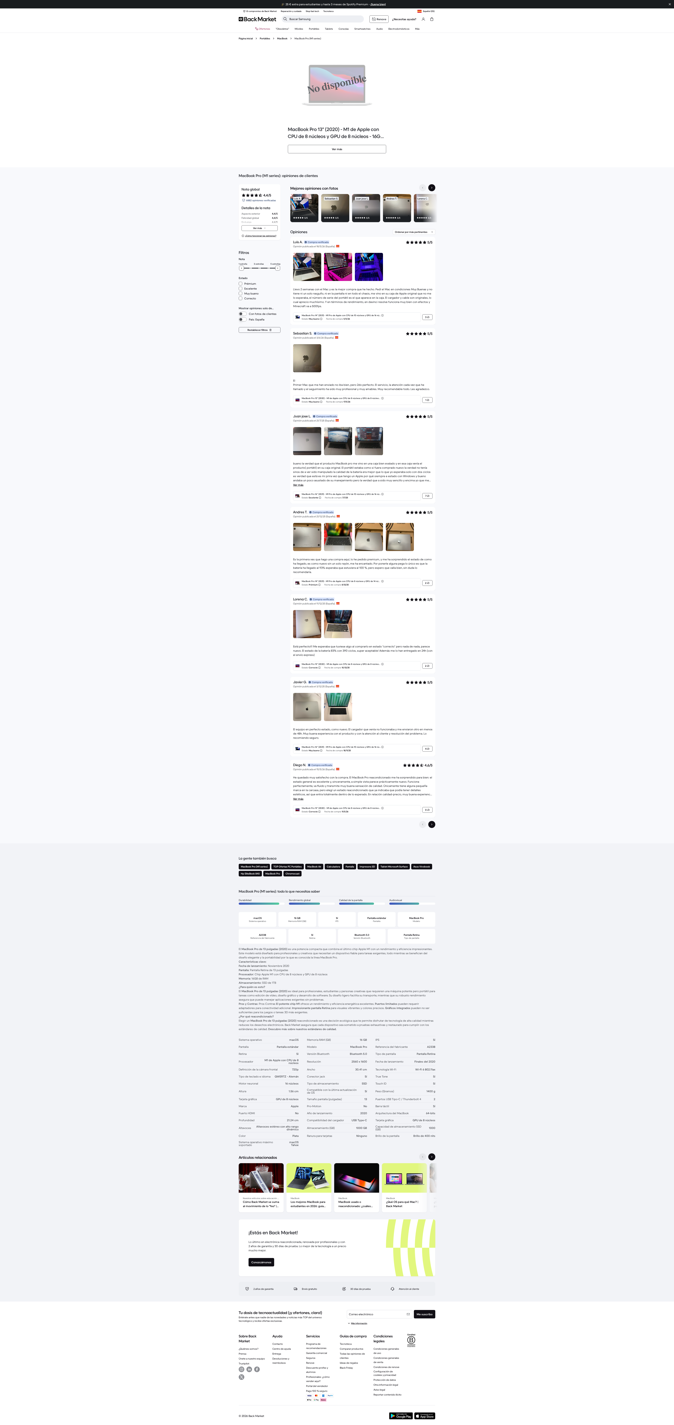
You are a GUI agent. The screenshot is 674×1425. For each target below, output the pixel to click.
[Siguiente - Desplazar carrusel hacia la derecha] (431, 187)
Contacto (277, 1343)
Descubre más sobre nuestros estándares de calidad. (302, 1029)
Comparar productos (351, 1348)
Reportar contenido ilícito (387, 1394)
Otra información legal (386, 1384)
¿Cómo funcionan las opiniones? (260, 235)
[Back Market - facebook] (257, 1369)
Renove (310, 1362)
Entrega (276, 1353)
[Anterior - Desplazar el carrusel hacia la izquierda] (422, 187)
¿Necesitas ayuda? (404, 19)
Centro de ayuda (281, 1348)
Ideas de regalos (349, 1362)
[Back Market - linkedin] (249, 1369)
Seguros (310, 1358)
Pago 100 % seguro (316, 1391)
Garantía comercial (316, 1353)
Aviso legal (379, 1389)
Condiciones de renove (386, 1367)
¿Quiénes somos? (248, 1348)
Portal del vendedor (317, 1386)
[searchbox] (325, 18)
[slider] (241, 268)
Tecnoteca (346, 1343)
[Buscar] (285, 19)
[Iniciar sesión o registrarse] (423, 19)
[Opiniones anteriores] (422, 824)
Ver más (298, 485)
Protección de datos (385, 1379)
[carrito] (431, 19)
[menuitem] (299, 29)
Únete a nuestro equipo (252, 1358)
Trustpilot (244, 1363)
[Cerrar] (670, 4)
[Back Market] (257, 19)
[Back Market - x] (241, 1377)
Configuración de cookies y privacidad (385, 1373)
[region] (362, 209)
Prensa (242, 1353)
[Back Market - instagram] (241, 1369)
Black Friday (346, 1367)
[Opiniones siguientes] (431, 824)
